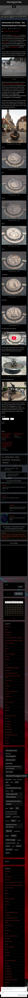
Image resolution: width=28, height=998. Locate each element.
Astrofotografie (8, 632)
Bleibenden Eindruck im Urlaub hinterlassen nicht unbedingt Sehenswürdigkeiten (7, 435)
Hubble (11, 791)
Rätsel (6, 705)
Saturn (8, 846)
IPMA (11, 808)
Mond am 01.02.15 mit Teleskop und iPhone (10, 497)
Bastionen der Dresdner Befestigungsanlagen (13, 83)
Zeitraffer (7, 743)
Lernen (6, 688)
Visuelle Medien (8, 729)
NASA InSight (10, 840)
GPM (16, 782)
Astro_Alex (9, 772)
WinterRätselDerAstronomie (11, 735)
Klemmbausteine (16, 816)
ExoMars (11, 782)
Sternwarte (16, 849)
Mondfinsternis (17, 831)
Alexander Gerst (11, 750)
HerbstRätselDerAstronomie (11, 673)
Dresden (17, 457)
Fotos (6, 665)
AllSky (6, 629)
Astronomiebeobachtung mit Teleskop (13, 637)
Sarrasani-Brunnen (16, 460)
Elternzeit (7, 656)
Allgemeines (7, 626)
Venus (7, 853)
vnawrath (11, 28)
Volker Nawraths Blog (14, 2)
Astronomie (5, 31)
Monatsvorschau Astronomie (11, 691)
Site (6, 713)
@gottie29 (6, 42)
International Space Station (13, 802)
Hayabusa (8, 785)
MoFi (19, 820)
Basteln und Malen (9, 643)
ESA (7, 782)
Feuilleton (7, 659)
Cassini (14, 779)
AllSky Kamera (8, 753)
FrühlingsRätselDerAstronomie (12, 667)
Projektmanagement (9, 702)
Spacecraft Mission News (10, 715)
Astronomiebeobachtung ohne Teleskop (14, 640)
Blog (6, 651)
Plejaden (19, 840)
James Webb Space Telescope (11, 811)
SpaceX (18, 846)
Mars (13, 820)
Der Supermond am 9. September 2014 (19, 434)
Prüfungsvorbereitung (10, 843)
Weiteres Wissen (15, 31)
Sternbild (7, 718)
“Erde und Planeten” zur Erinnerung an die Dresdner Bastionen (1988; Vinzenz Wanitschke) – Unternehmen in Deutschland (14, 536)
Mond (8, 831)
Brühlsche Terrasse (16, 35)
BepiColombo (8, 779)
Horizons (7, 790)
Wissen (6, 740)
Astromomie (10, 760)
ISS (17, 808)
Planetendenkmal (6, 460)
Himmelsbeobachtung (13, 788)
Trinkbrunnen (5, 462)
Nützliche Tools (8, 696)
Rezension (7, 710)
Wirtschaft (7, 737)
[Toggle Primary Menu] (14, 6)
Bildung (6, 648)
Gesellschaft (7, 670)
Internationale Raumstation (11, 795)
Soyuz (13, 846)
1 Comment (17, 28)
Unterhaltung (8, 726)
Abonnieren (19, 593)
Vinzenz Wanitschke (14, 47)
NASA (13, 835)
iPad (6, 808)
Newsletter (7, 694)
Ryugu (18, 843)
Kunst (10, 31)
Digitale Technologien (10, 654)
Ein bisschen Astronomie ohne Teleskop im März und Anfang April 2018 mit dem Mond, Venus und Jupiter (7, 444)
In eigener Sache (8, 680)
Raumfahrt (7, 707)
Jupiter (8, 817)
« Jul (13, 617)
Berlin (6, 645)
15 (19, 608)
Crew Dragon (19, 779)
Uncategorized (8, 724)
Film (6, 662)
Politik (6, 699)
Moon (7, 836)
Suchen (6, 584)
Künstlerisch (7, 685)
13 (14, 608)
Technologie (7, 721)
